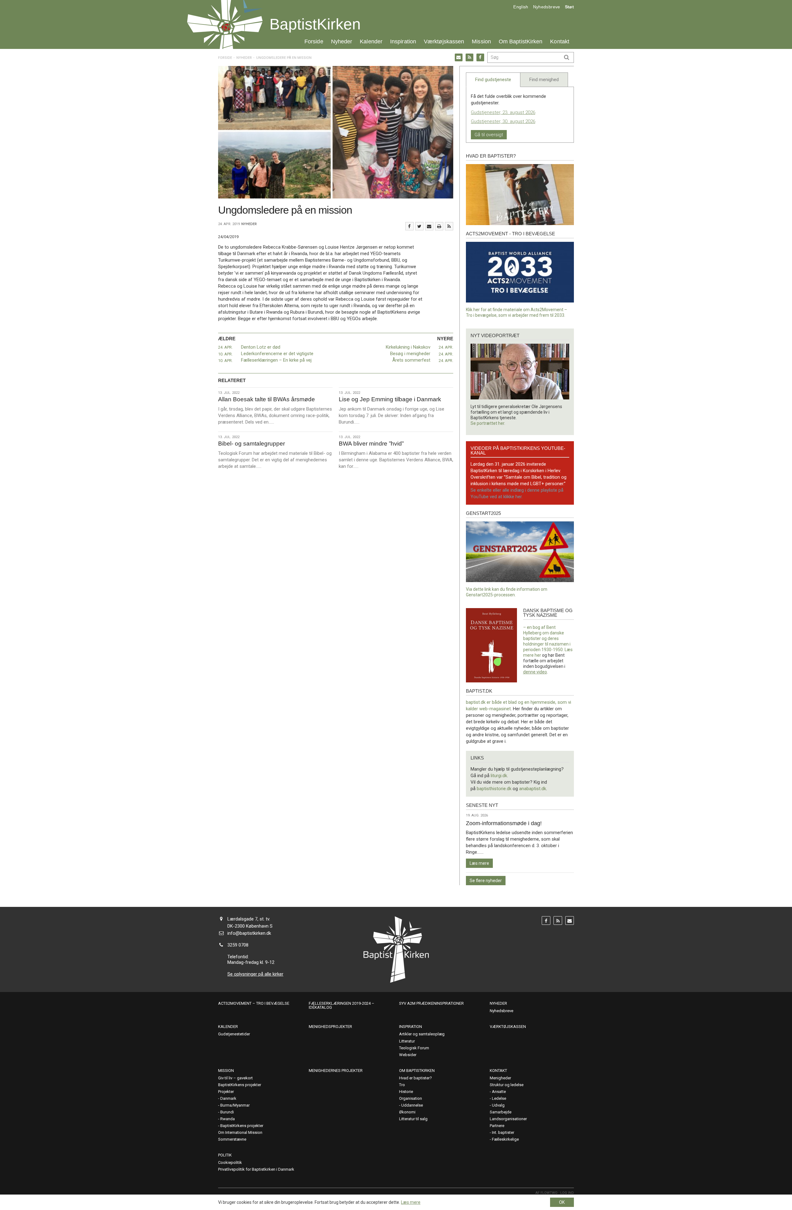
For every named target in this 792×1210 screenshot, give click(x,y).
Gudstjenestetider (234, 1034)
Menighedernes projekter (336, 1070)
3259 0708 (237, 945)
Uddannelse (412, 1105)
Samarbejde (500, 1112)
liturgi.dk (499, 775)
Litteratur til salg (413, 1118)
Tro (402, 1084)
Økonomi (407, 1112)
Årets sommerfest (411, 360)
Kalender (371, 41)
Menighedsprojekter (330, 1026)
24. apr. (225, 347)
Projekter (226, 1091)
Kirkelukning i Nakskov (408, 347)
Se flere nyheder (486, 880)
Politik (225, 1155)
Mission (481, 41)
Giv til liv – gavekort (235, 1078)
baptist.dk (479, 691)
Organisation (410, 1098)
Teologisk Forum (414, 1048)
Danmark (228, 1098)
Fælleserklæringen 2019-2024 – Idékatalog (341, 1005)
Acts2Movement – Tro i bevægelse (253, 1003)
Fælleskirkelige (505, 1139)
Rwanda (227, 1118)
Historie (406, 1091)
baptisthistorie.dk (494, 788)
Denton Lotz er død (260, 347)
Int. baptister (503, 1132)
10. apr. (225, 354)
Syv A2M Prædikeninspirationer (431, 1003)
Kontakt (559, 41)
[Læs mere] (449, 226)
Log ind (567, 1193)
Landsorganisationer (508, 1118)
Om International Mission (240, 1132)
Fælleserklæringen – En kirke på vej (276, 360)
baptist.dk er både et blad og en (498, 702)
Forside (313, 41)
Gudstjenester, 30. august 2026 (503, 121)
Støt (569, 6)
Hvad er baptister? (491, 156)
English (520, 6)
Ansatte (499, 1091)
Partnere (497, 1125)
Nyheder (341, 41)
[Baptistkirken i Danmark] (225, 24)
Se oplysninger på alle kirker (255, 974)
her (538, 655)
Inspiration (403, 41)
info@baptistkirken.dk (249, 933)
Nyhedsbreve (546, 6)
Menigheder (500, 1078)
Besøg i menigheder (410, 353)
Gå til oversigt (489, 134)
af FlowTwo (546, 1193)
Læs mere (479, 863)
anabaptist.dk (532, 788)
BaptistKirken (315, 24)
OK (562, 1202)
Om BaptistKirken (520, 41)
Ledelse (499, 1098)
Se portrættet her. (488, 423)
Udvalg (498, 1105)
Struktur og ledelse (506, 1084)
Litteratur (407, 1041)
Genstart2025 (483, 513)
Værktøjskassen (444, 41)
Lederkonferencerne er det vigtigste (277, 353)
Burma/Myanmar (235, 1105)
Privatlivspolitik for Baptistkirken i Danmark (256, 1169)
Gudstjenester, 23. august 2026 (503, 112)
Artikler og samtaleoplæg (422, 1034)
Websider (407, 1054)
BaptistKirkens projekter (239, 1084)
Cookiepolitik (230, 1162)
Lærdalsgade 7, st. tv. (248, 919)
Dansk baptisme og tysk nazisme (548, 613)
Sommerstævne (232, 1139)
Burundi (227, 1112)
